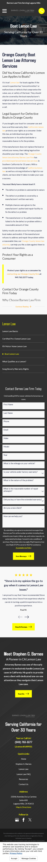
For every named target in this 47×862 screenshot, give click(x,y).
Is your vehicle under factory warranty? (21, 472)
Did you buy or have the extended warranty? (23, 499)
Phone (6, 421)
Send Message (21, 556)
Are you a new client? (13, 508)
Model (6, 446)
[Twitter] (30, 820)
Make (6, 438)
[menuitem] (23, 331)
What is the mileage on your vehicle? (19, 463)
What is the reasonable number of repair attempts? (21, 489)
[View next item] (27, 617)
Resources (23, 779)
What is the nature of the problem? (19, 480)
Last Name (8, 413)
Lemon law (14, 82)
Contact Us (23, 784)
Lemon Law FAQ (24, 774)
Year (5, 455)
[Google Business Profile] (17, 820)
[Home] (22, 11)
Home (23, 759)
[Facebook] (23, 820)
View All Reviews (21, 627)
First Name (8, 404)
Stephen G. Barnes (23, 764)
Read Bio (21, 694)
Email (6, 430)
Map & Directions (23, 807)
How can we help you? (13, 516)
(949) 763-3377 (23, 742)
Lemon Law (23, 769)
